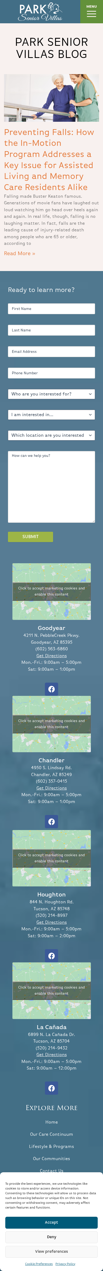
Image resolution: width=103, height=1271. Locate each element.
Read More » (19, 253)
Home (51, 1122)
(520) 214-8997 (52, 915)
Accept (51, 1222)
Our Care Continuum (51, 1134)
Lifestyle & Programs (51, 1146)
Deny (51, 1237)
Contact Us (51, 1171)
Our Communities (51, 1159)
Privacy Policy (65, 1264)
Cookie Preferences (39, 1264)
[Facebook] (51, 689)
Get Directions (51, 656)
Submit (30, 537)
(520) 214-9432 (52, 1048)
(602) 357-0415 (51, 781)
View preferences (51, 1252)
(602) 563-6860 (51, 649)
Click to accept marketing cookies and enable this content (51, 591)
